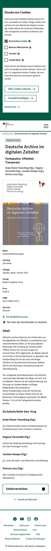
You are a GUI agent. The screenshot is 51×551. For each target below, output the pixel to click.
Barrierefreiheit (20, 530)
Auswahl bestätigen (18, 98)
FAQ (34, 530)
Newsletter (9, 526)
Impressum (24, 526)
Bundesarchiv (8, 134)
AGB (38, 534)
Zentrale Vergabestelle (20, 534)
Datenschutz (10, 107)
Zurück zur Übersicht (27, 500)
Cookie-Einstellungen (35, 539)
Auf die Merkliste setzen (17, 317)
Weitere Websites (12, 539)
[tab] (19, 41)
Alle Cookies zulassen (19, 89)
